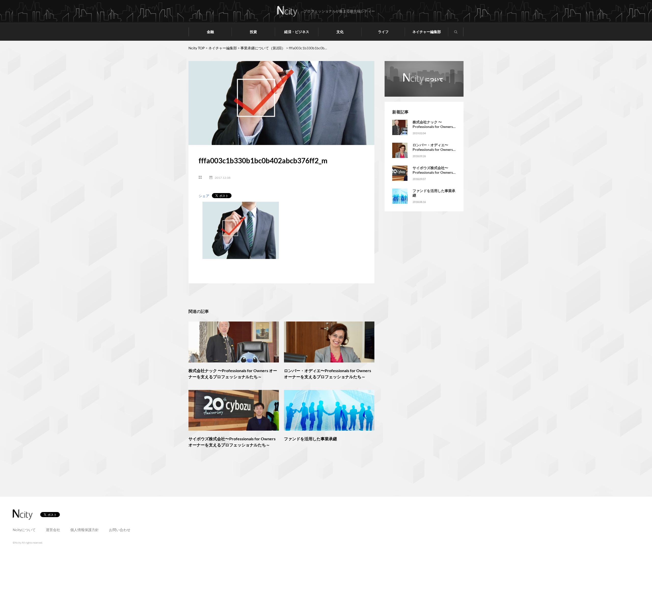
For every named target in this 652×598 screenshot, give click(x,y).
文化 (340, 32)
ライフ (383, 32)
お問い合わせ (119, 530)
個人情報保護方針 (84, 530)
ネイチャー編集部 (426, 32)
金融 (210, 32)
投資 (253, 32)
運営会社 (53, 530)
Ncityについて (24, 530)
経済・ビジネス (296, 32)
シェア (204, 196)
